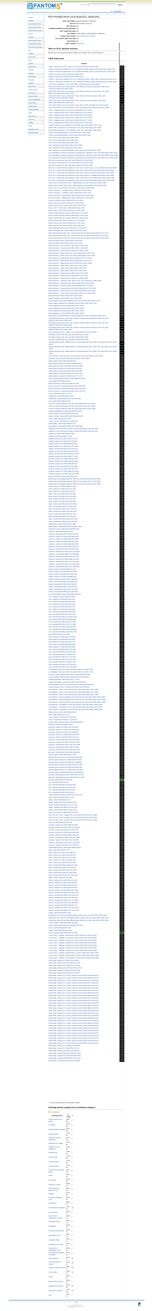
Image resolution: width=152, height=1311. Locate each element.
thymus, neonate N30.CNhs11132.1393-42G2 (64, 910)
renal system (53, 1272)
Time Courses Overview (35, 30)
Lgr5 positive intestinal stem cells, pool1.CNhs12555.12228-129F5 (71, 160)
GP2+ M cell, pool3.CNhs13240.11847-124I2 (63, 142)
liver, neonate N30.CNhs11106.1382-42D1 (63, 632)
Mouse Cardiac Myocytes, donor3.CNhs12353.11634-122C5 (68, 218)
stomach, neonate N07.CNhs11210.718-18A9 (64, 840)
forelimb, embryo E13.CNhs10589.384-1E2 (63, 463)
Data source (32, 116)
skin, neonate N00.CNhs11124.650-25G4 (62, 785)
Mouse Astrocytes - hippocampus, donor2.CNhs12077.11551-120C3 (71, 198)
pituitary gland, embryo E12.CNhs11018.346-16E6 (65, 757)
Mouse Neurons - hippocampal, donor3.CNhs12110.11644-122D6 (70, 263)
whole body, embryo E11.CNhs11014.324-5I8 (64, 960)
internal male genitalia (56, 1231)
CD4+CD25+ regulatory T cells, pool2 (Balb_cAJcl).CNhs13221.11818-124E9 (74, 84)
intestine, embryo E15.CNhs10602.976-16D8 (63, 539)
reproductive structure (56, 1286)
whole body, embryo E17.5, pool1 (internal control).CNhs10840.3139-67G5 (74, 1003)
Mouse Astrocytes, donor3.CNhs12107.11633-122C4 (66, 203)
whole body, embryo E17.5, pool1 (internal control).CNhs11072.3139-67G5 (74, 1020)
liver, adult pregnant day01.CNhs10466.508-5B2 (65, 594)
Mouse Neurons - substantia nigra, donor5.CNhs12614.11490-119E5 (71, 283)
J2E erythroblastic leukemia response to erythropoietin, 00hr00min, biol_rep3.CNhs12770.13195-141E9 (83, 158)
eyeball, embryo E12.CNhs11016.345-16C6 (63, 438)
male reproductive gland (57, 1129)
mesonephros (53, 1212)
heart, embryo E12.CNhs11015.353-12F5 (62, 489)
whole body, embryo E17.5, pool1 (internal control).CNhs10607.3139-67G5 (74, 988)
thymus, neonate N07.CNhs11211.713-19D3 (63, 900)
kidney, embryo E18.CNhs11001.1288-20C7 (63, 579)
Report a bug (71, 1306)
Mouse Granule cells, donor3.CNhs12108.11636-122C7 (67, 225)
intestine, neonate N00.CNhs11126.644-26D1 (64, 549)
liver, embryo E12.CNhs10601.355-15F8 (62, 597)
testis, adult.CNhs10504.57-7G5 (59, 850)
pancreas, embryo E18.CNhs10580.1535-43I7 (64, 737)
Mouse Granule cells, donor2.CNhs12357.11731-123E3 (67, 223)
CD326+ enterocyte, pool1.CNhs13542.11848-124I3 (66, 74)
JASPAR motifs (33, 106)
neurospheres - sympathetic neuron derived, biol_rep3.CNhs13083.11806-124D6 (75, 709)
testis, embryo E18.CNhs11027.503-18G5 (62, 862)
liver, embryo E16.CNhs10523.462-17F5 (62, 607)
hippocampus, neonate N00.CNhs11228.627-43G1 (65, 526)
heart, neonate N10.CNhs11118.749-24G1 (63, 511)
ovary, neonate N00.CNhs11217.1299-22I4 (63, 719)
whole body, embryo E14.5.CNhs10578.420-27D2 (65, 968)
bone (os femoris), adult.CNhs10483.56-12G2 (64, 383)
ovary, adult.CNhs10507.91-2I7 (59, 714)
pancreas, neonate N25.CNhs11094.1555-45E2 (64, 749)
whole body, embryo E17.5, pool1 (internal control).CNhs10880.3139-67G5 (74, 1008)
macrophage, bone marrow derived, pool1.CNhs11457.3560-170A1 (71, 669)
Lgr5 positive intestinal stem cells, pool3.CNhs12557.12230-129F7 (71, 165)
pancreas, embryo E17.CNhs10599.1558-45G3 (64, 734)
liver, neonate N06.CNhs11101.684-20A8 (62, 619)
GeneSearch (83, 4)
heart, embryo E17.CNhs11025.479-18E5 (62, 501)
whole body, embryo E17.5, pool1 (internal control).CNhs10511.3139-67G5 (74, 980)
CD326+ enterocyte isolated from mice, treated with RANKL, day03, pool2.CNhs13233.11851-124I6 (82, 71)
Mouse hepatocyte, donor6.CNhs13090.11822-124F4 (66, 311)
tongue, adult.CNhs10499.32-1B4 (60, 912)
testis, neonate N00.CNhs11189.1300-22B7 (63, 865)
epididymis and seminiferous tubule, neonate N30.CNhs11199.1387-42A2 (73, 431)
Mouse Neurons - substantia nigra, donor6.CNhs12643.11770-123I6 (71, 285)
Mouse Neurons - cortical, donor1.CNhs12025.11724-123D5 (68, 245)
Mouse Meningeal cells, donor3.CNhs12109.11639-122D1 (68, 230)
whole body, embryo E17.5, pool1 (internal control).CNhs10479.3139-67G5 (74, 975)
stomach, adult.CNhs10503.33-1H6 (60, 822)
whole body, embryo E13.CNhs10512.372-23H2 (64, 965)
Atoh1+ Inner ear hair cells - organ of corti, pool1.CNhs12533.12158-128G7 (74, 66)
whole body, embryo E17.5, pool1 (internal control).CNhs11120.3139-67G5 (74, 1028)
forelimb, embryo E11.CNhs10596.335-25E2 (63, 459)
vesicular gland (54, 1166)
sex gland (52, 1125)
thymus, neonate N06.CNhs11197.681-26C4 (63, 897)
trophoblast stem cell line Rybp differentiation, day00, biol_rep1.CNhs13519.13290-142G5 (79, 920)
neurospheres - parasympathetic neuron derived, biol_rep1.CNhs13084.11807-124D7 (77, 697)
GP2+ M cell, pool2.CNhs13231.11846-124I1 (63, 140)
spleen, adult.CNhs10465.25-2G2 (60, 800)
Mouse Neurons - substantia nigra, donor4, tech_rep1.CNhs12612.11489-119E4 (75, 280)
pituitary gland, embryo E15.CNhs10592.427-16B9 (65, 764)
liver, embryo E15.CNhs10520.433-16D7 (62, 604)
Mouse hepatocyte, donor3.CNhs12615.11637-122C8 (66, 308)
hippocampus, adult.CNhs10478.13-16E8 (62, 524)
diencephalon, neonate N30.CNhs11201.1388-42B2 (66, 426)
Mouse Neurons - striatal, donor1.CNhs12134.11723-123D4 (68, 273)
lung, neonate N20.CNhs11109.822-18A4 (62, 662)
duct (50, 1295)
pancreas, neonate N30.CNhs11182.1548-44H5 (64, 752)
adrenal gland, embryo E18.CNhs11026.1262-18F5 (65, 371)
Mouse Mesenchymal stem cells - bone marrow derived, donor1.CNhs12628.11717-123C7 (79, 233)
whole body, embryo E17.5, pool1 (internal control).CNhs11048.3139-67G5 (74, 1018)
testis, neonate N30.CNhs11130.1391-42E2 (63, 875)
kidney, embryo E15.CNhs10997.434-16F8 (63, 571)
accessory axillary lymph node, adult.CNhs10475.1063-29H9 (69, 358)
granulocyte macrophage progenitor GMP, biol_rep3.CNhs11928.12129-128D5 (75, 484)
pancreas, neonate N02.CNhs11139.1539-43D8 (64, 744)
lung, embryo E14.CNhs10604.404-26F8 (62, 639)
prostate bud (53, 1152)
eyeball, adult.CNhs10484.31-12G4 (60, 436)
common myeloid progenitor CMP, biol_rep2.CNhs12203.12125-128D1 (72, 406)
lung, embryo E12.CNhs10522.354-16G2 (62, 637)
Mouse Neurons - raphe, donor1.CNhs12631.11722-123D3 (68, 265)
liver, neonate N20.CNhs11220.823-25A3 (62, 627)
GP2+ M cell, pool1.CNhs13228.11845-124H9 (64, 138)
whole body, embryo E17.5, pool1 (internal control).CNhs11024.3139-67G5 (74, 1013)
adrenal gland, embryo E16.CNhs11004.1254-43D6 (66, 366)
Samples (31, 20)
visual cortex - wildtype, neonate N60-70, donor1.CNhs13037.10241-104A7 (74, 953)
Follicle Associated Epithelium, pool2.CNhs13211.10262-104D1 (70, 132)
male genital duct (54, 1221)
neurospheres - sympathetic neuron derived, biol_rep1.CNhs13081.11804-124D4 (75, 704)
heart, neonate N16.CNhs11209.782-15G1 (63, 514)
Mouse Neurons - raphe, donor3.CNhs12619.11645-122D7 (68, 270)
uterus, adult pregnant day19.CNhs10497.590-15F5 (66, 925)
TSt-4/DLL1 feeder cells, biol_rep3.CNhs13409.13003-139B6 (69, 339)
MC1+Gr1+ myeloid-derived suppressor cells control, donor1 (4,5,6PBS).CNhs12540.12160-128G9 (81, 175)
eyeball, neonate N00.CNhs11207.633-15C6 (63, 449)
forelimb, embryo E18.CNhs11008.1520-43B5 (64, 474)
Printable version (34, 129)
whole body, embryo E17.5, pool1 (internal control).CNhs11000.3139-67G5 (74, 1010)
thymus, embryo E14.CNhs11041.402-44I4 (63, 880)
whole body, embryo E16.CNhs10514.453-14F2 (64, 973)
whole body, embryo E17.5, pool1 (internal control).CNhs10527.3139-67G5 (74, 983)
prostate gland (53, 1134)
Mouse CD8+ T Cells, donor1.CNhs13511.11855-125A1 (67, 210)
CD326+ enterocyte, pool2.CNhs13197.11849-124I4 (66, 76)
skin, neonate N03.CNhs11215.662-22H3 (62, 787)
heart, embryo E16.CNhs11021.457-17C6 (62, 499)
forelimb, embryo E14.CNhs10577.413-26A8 (63, 466)
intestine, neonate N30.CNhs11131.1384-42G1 (64, 566)
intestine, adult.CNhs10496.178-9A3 (61, 531)
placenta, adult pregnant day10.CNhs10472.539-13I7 (66, 774)
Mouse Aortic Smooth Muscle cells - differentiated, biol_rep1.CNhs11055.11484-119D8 (77, 183)
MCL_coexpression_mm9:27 (86, 36)
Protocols (31, 119)
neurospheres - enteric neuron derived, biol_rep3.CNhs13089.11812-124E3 (74, 694)
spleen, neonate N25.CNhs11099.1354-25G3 (63, 812)
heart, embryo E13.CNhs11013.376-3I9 (62, 491)
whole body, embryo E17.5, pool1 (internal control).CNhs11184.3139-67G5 (74, 1033)
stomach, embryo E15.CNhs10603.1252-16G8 (64, 827)
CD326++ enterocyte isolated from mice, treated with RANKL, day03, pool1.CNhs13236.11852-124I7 (82, 79)
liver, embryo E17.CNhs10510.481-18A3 (62, 609)
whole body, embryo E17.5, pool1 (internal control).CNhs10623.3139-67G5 (74, 990)
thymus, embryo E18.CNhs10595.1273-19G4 (63, 890)
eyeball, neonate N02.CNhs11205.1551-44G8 (64, 453)
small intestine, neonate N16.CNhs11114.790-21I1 (65, 795)
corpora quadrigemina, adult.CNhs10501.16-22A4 (65, 411)
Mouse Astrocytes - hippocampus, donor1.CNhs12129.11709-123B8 (71, 195)
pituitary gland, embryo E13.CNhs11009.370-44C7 (65, 760)
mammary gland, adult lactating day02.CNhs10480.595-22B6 (69, 674)
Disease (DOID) (33, 96)
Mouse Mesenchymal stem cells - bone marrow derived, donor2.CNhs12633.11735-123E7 (78, 235)
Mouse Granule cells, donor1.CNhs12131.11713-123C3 (67, 220)
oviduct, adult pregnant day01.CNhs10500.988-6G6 (66, 722)
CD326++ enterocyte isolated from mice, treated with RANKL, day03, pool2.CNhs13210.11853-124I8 (82, 81)
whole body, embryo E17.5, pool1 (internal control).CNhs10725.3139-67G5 (74, 998)
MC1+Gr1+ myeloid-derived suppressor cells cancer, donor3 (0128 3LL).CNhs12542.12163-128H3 (81, 173)
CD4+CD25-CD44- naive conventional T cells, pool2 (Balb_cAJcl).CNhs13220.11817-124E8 (79, 107)
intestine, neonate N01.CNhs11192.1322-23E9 (64, 551)
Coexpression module (35, 27)
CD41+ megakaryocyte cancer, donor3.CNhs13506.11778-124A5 (70, 115)
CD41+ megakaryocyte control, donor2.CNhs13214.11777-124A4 (70, 120)
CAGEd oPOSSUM (33, 109)
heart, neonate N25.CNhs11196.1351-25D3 (63, 519)
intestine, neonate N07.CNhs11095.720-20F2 (64, 556)
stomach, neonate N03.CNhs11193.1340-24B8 (64, 837)
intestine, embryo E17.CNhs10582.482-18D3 (63, 544)
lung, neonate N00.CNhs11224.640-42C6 (62, 652)
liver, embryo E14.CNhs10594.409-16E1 (62, 601)
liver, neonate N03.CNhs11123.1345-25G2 (63, 617)
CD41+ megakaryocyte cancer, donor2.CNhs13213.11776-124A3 (70, 112)
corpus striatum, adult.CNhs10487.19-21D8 (63, 413)
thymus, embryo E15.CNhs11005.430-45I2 (63, 882)
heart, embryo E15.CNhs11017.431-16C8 (62, 496)
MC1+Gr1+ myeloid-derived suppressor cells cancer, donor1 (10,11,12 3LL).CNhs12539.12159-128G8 (83, 168)
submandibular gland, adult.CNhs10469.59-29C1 (65, 847)
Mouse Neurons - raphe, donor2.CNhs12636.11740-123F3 (68, 268)
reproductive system (55, 1290)
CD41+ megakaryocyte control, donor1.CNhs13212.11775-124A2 (70, 117)
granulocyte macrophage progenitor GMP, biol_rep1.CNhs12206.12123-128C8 (75, 479)
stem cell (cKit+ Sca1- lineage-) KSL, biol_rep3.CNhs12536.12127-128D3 (73, 820)
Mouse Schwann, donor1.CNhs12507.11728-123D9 (65, 295)
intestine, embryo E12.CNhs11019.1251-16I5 (64, 534)
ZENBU (79, 43)
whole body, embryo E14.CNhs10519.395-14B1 (64, 970)
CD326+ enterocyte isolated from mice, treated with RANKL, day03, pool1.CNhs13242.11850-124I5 (82, 69)
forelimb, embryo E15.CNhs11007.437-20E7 (63, 469)
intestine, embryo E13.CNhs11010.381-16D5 (63, 536)
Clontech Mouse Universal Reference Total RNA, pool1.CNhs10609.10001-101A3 (75, 125)
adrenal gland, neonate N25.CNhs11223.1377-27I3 (65, 376)
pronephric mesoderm (56, 1244)
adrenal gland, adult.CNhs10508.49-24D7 (62, 361)
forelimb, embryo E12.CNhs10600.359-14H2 (63, 461)
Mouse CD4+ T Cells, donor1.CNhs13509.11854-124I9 (67, 208)
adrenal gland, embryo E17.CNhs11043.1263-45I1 (65, 368)
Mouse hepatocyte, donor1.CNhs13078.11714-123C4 (66, 305)
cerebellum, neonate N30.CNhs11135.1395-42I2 (65, 398)
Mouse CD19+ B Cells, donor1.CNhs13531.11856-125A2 (67, 205)
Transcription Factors (35, 23)
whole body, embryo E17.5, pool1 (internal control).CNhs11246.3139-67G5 (74, 1040)
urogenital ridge (54, 1240)
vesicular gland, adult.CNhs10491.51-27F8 (63, 933)
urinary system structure (57, 1267)
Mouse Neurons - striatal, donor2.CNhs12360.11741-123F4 (68, 275)
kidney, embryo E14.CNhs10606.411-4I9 (62, 569)
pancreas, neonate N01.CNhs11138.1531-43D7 (64, 742)
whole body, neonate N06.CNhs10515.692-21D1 (65, 1058)
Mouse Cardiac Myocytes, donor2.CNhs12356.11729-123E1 (68, 215)
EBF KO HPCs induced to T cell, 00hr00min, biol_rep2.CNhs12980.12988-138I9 (75, 130)
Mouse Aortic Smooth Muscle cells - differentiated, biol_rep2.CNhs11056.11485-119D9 (77, 185)
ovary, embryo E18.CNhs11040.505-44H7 (62, 717)
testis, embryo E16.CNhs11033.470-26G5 (62, 857)
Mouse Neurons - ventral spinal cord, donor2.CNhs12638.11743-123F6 (72, 290)
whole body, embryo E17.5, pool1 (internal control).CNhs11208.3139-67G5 (74, 1035)
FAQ (76, 1302)
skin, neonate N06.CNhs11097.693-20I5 (62, 790)
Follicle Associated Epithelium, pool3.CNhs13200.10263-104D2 (70, 135)
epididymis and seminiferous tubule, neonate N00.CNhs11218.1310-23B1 (73, 428)
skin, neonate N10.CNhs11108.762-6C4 (62, 792)
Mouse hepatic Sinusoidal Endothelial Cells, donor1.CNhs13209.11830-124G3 (74, 300)
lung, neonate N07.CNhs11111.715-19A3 (62, 657)
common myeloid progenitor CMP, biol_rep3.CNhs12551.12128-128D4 (72, 408)
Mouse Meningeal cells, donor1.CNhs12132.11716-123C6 (68, 228)
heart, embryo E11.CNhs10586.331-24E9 (62, 486)
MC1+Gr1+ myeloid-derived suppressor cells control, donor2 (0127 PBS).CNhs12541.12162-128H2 (82, 178)
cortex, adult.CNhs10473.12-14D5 (60, 418)
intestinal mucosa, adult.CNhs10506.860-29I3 (64, 529)
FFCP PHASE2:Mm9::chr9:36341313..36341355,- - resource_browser (43, 5)
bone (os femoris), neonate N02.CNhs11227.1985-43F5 (67, 386)
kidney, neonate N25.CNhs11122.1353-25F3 (63, 589)
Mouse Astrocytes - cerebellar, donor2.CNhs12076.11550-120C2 (70, 193)
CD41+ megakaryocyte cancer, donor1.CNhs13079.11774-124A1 (70, 110)
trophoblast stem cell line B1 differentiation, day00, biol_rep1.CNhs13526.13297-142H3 (78, 915)
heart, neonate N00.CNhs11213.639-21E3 (62, 506)
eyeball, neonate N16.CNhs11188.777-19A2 (63, 456)
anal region (52, 1180)
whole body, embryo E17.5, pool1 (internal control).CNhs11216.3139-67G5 (74, 1038)
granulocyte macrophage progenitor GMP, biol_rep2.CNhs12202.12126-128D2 (75, 481)
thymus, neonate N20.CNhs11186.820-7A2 (63, 905)
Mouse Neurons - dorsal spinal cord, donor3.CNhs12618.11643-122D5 (72, 255)
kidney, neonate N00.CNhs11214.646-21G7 (63, 581)
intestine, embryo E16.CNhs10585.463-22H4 (63, 541)
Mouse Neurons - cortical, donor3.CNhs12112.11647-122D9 (68, 250)
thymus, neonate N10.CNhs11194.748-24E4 (63, 902)
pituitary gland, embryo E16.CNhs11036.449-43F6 (65, 767)
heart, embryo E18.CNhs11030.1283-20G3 (63, 504)
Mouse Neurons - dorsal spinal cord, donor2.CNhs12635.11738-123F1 (72, 253)
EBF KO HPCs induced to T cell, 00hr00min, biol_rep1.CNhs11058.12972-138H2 (75, 127)
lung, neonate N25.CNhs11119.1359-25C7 (63, 664)
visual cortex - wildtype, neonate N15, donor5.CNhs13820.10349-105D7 (73, 943)
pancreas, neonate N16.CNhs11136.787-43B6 (64, 747)
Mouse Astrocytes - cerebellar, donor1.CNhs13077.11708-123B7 (70, 190)
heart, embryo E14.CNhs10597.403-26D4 (62, 494)
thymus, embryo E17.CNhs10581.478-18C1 (63, 887)
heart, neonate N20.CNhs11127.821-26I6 (62, 516)
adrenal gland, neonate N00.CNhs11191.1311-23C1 (66, 373)
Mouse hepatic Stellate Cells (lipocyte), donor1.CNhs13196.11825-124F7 (73, 303)
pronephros (52, 1226)
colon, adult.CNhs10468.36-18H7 (60, 401)
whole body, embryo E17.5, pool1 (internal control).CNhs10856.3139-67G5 (74, 1005)
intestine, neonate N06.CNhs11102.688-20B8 (64, 554)
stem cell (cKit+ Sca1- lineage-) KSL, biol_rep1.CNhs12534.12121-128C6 (73, 815)
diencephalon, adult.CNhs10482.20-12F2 (62, 423)
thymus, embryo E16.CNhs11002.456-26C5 (63, 885)
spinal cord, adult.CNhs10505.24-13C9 (61, 797)
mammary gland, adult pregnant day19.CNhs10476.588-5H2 (69, 677)
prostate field (53, 1157)
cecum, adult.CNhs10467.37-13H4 (60, 393)
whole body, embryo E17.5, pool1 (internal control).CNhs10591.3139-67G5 (74, 985)
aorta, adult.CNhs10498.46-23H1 (60, 381)
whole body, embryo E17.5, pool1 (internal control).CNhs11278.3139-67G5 (74, 1043)
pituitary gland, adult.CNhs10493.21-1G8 (62, 754)
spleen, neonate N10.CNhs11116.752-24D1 (63, 807)
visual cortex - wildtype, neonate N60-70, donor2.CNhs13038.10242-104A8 (74, 955)
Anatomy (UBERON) (34, 99)
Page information (34, 132)
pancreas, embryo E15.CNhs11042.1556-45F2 (64, 729)
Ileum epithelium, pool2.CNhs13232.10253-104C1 (65, 148)
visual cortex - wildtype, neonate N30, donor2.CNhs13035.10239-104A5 (73, 948)
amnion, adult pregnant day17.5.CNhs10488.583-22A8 (67, 378)
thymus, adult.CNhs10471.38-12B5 (60, 877)
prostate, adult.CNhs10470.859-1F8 (60, 780)
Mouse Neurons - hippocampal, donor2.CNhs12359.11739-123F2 (70, 260)
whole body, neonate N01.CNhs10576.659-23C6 (65, 1055)
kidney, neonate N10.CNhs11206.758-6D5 (63, 584)
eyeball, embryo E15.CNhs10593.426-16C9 (63, 443)
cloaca (51, 1175)
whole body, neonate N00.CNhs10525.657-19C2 (65, 1053)
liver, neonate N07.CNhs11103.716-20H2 (62, 622)
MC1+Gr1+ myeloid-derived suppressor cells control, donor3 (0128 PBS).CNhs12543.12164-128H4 (82, 180)
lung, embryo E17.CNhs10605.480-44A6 (62, 647)
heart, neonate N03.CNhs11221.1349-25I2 (63, 509)
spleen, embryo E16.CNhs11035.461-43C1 (63, 802)
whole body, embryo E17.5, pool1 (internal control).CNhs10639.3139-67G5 (74, 993)
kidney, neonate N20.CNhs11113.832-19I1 (63, 586)
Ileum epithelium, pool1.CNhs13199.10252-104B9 (65, 145)
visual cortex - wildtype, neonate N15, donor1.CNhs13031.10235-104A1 (73, 935)
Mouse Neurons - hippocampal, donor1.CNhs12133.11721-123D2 (70, 258)
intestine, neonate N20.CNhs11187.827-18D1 (64, 561)
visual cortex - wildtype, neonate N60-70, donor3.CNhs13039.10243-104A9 (74, 958)
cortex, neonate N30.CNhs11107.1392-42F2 (63, 421)
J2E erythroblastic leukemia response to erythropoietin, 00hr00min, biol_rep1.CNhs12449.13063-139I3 (83, 152)
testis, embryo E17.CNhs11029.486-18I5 (62, 860)
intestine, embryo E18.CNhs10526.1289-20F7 (64, 546)
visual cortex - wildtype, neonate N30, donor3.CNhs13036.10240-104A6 (73, 950)
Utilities (31, 122)
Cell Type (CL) (33, 92)
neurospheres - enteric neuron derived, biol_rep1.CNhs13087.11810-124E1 (74, 689)
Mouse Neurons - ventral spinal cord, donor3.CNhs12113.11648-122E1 (72, 293)
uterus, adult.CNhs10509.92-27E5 (60, 928)
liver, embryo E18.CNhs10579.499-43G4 (62, 612)
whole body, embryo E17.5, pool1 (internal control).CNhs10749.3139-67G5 (74, 1000)
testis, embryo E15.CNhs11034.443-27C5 (62, 855)
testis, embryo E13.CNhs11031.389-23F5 (62, 852)
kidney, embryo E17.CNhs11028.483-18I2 (62, 576)
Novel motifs (32, 102)
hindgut (51, 1194)
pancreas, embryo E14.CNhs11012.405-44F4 (63, 727)
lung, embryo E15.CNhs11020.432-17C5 (62, 642)
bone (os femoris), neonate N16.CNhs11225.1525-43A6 (67, 388)
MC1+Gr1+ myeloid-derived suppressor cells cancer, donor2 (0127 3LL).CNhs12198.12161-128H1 (81, 170)
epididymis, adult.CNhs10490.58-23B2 (61, 433)
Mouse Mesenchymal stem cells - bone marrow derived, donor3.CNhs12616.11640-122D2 (79, 238)
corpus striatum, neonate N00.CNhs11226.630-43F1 (66, 416)
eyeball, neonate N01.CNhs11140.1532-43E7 (64, 451)
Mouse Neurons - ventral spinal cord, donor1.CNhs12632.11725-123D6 (72, 288)
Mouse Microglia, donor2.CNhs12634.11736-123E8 (65, 243)
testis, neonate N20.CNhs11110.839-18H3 (63, 872)
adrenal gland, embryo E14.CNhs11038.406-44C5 (65, 363)
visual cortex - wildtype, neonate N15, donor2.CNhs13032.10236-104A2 (73, 938)
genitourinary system (56, 1281)
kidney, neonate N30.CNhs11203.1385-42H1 (63, 591)
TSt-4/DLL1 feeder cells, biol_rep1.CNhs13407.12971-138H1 (69, 334)
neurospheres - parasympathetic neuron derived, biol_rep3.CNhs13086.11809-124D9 (77, 702)
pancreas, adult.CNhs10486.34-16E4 (61, 724)
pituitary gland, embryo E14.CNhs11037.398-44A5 (65, 762)
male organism (54, 1258)
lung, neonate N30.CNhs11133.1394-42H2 (63, 667)
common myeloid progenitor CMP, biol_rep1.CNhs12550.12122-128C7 (72, 403)
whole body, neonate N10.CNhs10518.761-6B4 (64, 1060)
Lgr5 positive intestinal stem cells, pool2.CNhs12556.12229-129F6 (71, 163)
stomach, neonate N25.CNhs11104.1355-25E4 (64, 842)
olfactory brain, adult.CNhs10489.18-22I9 (62, 712)
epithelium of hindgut (56, 1143)
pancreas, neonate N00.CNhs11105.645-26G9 (64, 739)
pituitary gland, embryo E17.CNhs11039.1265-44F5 (66, 770)
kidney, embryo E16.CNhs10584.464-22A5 (63, 574)
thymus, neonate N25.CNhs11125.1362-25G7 (64, 907)
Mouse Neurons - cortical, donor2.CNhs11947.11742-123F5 (68, 248)
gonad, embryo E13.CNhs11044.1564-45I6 (63, 476)
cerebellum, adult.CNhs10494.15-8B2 (61, 396)
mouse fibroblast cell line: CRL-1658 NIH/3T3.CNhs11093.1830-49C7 (71, 684)
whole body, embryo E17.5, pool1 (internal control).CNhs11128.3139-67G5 (74, 1030)
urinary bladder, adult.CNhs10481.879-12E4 (63, 923)
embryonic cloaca (54, 1184)
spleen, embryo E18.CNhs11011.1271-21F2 (63, 805)
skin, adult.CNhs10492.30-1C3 (59, 782)
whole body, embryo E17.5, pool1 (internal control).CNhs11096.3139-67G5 (74, 1025)
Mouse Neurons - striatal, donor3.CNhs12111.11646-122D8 (68, 278)
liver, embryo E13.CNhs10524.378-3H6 (62, 599)
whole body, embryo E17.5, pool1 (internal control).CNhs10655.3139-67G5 (74, 995)
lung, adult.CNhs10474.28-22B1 (59, 634)
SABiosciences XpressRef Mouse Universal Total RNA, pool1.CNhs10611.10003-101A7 (77, 315)
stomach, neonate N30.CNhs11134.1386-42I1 (64, 845)
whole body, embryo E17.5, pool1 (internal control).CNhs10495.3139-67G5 (74, 978)
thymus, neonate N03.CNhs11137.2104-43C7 (64, 895)
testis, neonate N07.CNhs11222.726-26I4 (62, 867)
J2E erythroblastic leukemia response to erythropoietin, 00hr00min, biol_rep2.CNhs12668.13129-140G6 (83, 155)
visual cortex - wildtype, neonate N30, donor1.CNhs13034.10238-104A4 (73, 945)
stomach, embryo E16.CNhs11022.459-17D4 (63, 830)
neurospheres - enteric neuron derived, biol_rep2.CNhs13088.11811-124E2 (74, 692)
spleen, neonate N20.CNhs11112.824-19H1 (63, 810)
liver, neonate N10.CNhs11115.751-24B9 (62, 624)
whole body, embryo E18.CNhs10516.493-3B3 (64, 1050)
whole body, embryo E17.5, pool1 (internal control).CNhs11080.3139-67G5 (74, 1023)
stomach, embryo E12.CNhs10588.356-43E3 (63, 825)
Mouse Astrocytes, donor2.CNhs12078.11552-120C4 (66, 200)
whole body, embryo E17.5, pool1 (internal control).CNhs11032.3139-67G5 (74, 1015)
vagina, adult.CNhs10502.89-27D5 (60, 930)
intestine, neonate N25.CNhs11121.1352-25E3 (64, 564)
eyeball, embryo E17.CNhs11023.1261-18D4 (63, 446)
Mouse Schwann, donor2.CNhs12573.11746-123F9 (65, 298)
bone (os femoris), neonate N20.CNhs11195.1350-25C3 (67, 391)
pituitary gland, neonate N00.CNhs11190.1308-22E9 (66, 772)
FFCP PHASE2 (117, 11)
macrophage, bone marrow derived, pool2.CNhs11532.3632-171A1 (71, 672)
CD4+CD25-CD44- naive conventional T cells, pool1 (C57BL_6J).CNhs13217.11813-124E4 (78, 105)
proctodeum (53, 1203)
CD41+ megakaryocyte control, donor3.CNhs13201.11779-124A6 (70, 122)
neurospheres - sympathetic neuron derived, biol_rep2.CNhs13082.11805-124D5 (75, 707)
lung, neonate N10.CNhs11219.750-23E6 (62, 659)
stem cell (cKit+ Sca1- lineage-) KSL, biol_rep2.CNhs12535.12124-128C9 (73, 817)
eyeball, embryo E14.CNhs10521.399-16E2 (63, 441)
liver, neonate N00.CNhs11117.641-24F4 (62, 614)
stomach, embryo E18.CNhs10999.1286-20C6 (64, 835)
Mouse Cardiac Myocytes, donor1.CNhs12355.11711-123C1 (68, 213)
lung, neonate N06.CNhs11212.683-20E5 (62, 654)
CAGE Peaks (32, 56)
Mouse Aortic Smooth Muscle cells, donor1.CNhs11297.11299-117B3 (71, 188)
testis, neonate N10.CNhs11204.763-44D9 (63, 870)
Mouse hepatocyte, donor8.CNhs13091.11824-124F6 (66, 313)
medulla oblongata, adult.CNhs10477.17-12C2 (64, 679)
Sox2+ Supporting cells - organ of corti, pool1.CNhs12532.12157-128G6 (73, 332)
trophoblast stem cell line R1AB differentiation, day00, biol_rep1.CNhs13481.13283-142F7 (79, 918)
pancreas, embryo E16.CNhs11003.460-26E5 (63, 732)
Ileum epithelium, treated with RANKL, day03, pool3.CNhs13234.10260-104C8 (75, 150)
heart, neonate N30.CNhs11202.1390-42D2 (63, 521)
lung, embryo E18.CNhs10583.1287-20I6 (62, 649)
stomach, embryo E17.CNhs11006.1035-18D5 (64, 832)
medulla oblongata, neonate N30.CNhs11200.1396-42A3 (67, 682)
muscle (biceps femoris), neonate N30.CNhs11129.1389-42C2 (69, 687)
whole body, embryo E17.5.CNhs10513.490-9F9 (64, 1045)
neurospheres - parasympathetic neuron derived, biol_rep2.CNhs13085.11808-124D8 (77, 699)
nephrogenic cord (54, 1235)
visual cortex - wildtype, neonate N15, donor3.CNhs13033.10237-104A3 (73, 940)
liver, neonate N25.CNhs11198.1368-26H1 (63, 629)
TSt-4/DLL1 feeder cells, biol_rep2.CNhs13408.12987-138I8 (68, 337)
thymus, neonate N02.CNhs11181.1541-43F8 (64, 892)
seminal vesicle (54, 1161)
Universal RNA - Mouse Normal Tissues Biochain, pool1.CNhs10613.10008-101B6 (76, 356)
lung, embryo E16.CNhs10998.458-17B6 (62, 644)
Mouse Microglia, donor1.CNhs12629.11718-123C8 (65, 240)
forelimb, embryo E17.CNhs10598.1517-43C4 (64, 471)
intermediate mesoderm (57, 1207)
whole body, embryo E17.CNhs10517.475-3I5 (64, 1048)
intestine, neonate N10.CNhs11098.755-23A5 (64, 559)
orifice (51, 1277)
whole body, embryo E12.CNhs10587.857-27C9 (64, 963)
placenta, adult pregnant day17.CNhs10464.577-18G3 (67, 777)
